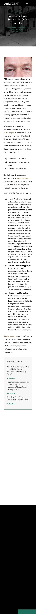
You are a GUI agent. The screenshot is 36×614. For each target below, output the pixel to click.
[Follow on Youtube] (21, 526)
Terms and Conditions (25, 602)
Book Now (12, 542)
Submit (28, 495)
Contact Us (8, 549)
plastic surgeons (23, 178)
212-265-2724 (11, 537)
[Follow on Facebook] (4, 526)
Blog (18, 605)
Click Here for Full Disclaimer (24, 581)
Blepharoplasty (9, 336)
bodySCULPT (13, 27)
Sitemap (6, 602)
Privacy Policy (14, 602)
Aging (18, 29)
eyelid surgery (9, 133)
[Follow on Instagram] (14, 526)
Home (14, 12)
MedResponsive (24, 599)
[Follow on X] (7, 526)
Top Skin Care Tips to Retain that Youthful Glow (17, 398)
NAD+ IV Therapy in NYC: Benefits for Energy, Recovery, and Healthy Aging (18, 370)
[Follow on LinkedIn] (17, 526)
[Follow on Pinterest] (11, 526)
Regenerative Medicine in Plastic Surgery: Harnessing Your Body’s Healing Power (17, 386)
